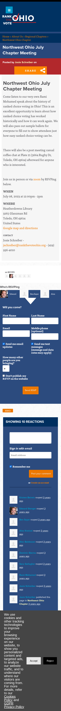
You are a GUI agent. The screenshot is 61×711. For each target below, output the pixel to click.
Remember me (21, 466)
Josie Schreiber (24, 62)
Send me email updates (13, 345)
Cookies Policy (10, 698)
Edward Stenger (27, 508)
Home (6, 36)
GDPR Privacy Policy (14, 705)
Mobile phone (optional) (39, 329)
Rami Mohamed (27, 575)
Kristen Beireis (27, 497)
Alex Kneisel (26, 530)
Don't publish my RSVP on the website (15, 377)
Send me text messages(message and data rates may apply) (42, 348)
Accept (33, 660)
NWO (8, 410)
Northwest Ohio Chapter (16, 40)
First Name (9, 315)
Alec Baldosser (27, 541)
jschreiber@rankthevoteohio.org (24, 245)
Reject (50, 660)
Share (30, 70)
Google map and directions (20, 228)
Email (6, 328)
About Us (18, 36)
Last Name (37, 315)
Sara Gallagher (27, 564)
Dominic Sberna (27, 553)
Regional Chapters (36, 36)
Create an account (40, 482)
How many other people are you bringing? (13, 360)
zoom (37, 179)
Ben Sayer (34, 294)
